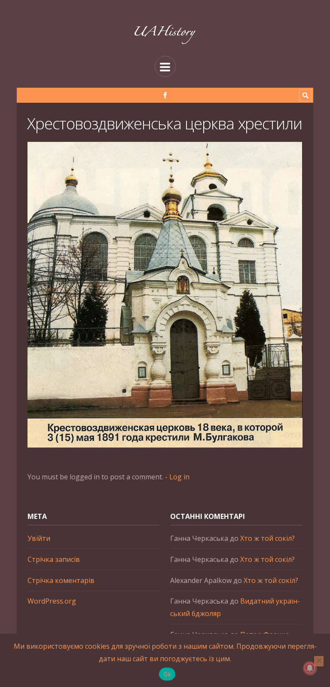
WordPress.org (52, 601)
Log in (179, 477)
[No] (319, 661)
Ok (167, 674)
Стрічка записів (54, 559)
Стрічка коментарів (61, 580)
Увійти (39, 538)
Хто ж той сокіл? (267, 538)
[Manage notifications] (310, 668)
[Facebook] (165, 95)
